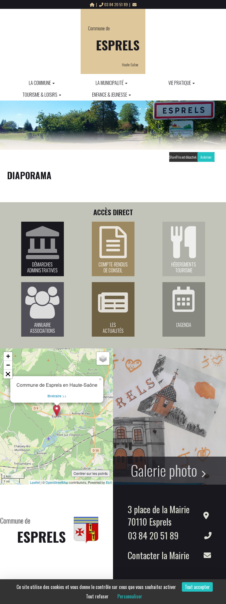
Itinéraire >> (57, 395)
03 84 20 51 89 (116, 4)
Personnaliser (129, 596)
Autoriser (206, 156)
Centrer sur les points (91, 473)
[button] (8, 374)
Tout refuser (97, 596)
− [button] (8, 365)
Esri (109, 482)
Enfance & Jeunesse (109, 94)
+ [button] (8, 356)
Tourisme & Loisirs (39, 94)
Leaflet (35, 482)
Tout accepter (197, 586)
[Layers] (103, 358)
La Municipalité (110, 82)
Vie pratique (179, 82)
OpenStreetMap (57, 482)
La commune (40, 82)
